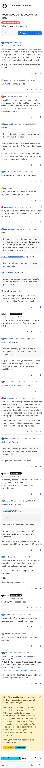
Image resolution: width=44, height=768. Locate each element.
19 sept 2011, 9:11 (29, 501)
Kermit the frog (9, 382)
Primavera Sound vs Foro (10, 22)
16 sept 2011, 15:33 (29, 124)
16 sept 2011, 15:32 (23, 97)
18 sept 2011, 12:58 (29, 229)
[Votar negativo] (36, 73)
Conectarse (20, 748)
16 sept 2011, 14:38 (28, 80)
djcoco (6, 314)
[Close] (39, 697)
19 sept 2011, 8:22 (31, 339)
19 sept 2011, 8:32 (30, 382)
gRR (5, 653)
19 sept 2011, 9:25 (24, 614)
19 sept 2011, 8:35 (28, 438)
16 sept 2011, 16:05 (26, 172)
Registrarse (8, 748)
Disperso (7, 207)
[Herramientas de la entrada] (40, 73)
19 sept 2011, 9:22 (16, 598)
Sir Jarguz (8, 398)
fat (5, 188)
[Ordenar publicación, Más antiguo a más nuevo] (4, 33)
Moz (5, 97)
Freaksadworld (9, 339)
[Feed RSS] (26, 26)
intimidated (8, 438)
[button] (3, 764)
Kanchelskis (8, 124)
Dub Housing (9, 229)
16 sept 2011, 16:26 (22, 188)
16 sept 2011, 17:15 (26, 207)
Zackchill (7, 634)
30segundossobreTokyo (13, 43)
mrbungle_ (8, 80)
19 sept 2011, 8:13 (16, 317)
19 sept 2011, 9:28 (26, 634)
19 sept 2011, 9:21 (24, 557)
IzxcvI (6, 557)
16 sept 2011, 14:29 (16, 45)
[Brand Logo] (5, 5)
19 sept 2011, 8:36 (16, 476)
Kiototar (7, 172)
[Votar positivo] (28, 73)
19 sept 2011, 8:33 (27, 398)
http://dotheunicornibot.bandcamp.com (18, 670)
